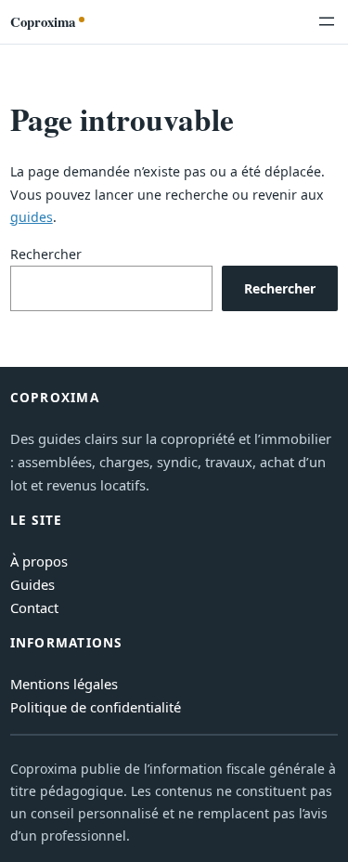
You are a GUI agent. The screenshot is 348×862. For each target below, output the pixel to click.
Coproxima (42, 21)
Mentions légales (64, 683)
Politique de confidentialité (95, 707)
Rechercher (46, 254)
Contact (34, 607)
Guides (32, 584)
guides (31, 217)
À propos (39, 561)
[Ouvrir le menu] (327, 21)
